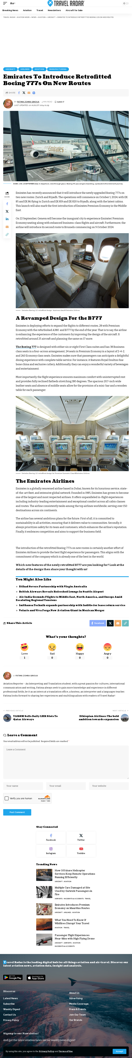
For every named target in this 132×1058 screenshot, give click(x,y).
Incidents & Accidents (74, 899)
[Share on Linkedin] (7, 219)
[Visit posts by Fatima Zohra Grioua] (8, 103)
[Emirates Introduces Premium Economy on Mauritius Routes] (44, 909)
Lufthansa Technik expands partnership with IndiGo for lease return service (72, 605)
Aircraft (10, 69)
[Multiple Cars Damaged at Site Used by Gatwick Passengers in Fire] (44, 892)
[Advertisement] (66, 42)
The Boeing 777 (26, 346)
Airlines (25, 69)
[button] (119, 1051)
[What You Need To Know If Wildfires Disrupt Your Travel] (44, 924)
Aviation (39, 69)
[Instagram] (51, 851)
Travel (88, 899)
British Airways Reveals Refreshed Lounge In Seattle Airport (61, 591)
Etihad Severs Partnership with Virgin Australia (53, 586)
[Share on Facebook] (19, 92)
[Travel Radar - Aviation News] (66, 3)
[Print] (34, 92)
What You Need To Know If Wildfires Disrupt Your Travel (72, 922)
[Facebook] (51, 837)
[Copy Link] (7, 234)
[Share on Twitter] (24, 92)
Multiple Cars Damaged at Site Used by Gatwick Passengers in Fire (73, 891)
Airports (58, 899)
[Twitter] (81, 837)
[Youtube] (81, 851)
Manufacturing (57, 69)
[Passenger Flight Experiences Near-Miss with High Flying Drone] (44, 940)
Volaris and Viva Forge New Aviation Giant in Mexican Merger (61, 610)
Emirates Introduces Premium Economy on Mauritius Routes (72, 906)
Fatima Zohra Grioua (28, 102)
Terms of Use (66, 1051)
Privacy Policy (46, 1051)
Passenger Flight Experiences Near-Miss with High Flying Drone (75, 937)
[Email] (29, 92)
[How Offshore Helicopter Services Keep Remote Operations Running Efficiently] (44, 875)
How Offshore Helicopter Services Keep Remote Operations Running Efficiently (75, 874)
